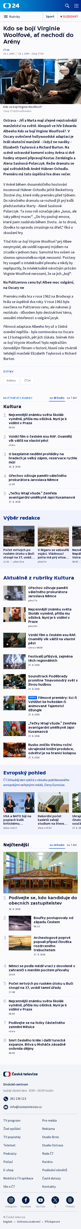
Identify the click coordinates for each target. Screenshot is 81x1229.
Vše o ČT (9, 1186)
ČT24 (6, 49)
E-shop (8, 1170)
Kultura (11, 380)
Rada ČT (48, 1153)
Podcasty (9, 1153)
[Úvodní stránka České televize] (20, 1073)
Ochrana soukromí (28, 1221)
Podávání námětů (54, 1170)
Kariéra (47, 1162)
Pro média (49, 1120)
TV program (11, 1120)
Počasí (8, 1162)
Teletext (9, 1145)
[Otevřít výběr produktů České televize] (76, 5)
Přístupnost (52, 1221)
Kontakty (49, 1186)
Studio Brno (50, 1137)
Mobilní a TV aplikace (18, 1178)
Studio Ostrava (52, 1145)
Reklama (48, 1129)
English (7, 1221)
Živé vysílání (11, 1129)
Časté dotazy (51, 1178)
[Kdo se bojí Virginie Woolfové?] (40, 81)
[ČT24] (11, 5)
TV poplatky (12, 1137)
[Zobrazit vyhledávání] (67, 5)
